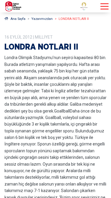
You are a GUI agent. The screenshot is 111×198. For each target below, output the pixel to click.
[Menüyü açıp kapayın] (104, 6)
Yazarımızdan (42, 19)
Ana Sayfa (17, 19)
